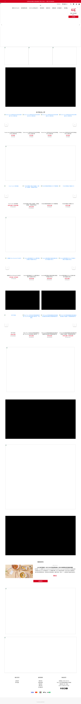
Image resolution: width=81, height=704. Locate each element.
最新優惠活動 (24, 8)
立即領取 (73, 16)
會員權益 (66, 8)
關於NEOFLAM (15, 8)
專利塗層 (17, 682)
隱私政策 (40, 685)
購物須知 (40, 681)
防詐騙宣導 (40, 687)
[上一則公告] (5, 1)
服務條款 (40, 684)
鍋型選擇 (42, 8)
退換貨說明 (40, 682)
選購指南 (54, 8)
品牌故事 (17, 681)
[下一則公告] (76, 1)
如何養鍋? (59, 8)
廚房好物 (48, 8)
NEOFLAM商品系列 (33, 8)
